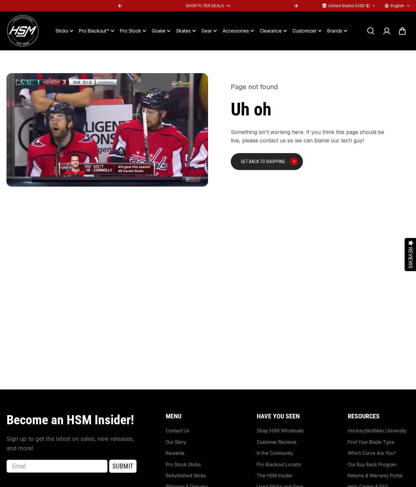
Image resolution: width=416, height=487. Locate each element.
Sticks (62, 30)
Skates (183, 30)
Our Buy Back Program (372, 464)
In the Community (275, 453)
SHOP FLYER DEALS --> (208, 5)
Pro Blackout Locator (279, 464)
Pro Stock (130, 30)
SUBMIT (122, 466)
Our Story (176, 442)
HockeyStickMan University (377, 430)
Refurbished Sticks (186, 475)
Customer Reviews (277, 442)
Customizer (304, 30)
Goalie (158, 30)
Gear (207, 30)
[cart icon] (402, 31)
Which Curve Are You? (372, 453)
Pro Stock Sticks (183, 464)
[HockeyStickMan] (22, 31)
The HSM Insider (274, 475)
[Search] (370, 31)
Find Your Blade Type (371, 442)
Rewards (175, 453)
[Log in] (386, 31)
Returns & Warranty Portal (375, 475)
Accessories (236, 30)
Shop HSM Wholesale (280, 430)
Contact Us (177, 430)
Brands (334, 30)
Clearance (271, 30)
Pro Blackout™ (94, 30)
